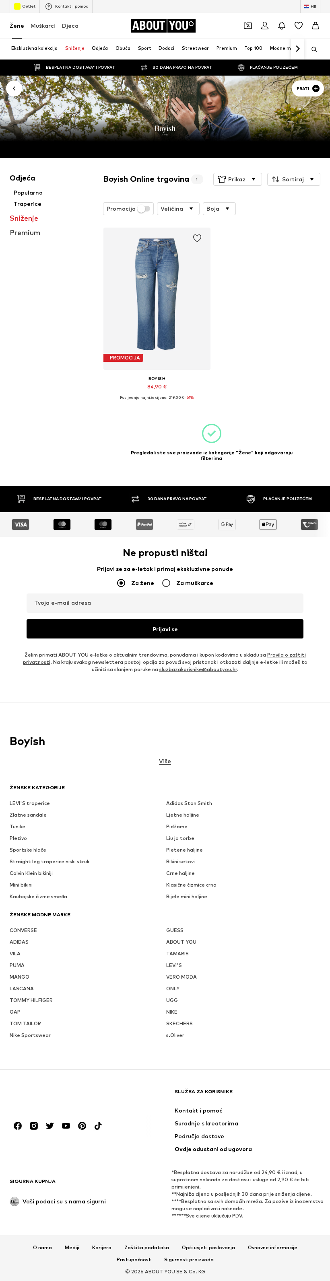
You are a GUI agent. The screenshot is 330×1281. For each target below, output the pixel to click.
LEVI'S (174, 965)
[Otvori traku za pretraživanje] (311, 49)
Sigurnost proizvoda (189, 1260)
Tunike (17, 826)
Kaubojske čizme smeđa (38, 896)
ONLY (172, 988)
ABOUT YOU (181, 942)
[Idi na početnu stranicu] (53, 1095)
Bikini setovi (180, 861)
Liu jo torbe (180, 838)
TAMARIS (177, 953)
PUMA (17, 965)
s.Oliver (175, 1035)
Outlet (28, 6)
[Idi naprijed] (297, 49)
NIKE (171, 1012)
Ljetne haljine (182, 815)
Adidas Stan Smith (189, 803)
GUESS (175, 930)
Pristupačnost (134, 1260)
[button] (237, 179)
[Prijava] (265, 26)
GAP (15, 1012)
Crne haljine (180, 873)
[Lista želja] (298, 26)
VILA (15, 953)
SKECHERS (179, 1023)
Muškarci (43, 25)
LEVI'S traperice (30, 803)
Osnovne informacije (272, 1247)
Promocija (121, 208)
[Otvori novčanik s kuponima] (248, 26)
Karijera (101, 1247)
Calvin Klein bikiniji (31, 873)
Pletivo (18, 838)
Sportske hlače (28, 850)
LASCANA (22, 988)
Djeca (70, 25)
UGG (172, 1000)
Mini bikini (21, 885)
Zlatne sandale (28, 815)
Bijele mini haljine (186, 896)
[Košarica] (315, 26)
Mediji (72, 1247)
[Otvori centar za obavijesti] (282, 26)
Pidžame (177, 826)
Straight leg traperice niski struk (49, 861)
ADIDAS (19, 942)
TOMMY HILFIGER (31, 1000)
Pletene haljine (184, 850)
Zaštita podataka (146, 1247)
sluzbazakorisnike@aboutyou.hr (198, 669)
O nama (42, 1247)
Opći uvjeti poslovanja (208, 1247)
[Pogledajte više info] (157, 403)
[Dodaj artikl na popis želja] (197, 238)
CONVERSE (23, 930)
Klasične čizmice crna (191, 885)
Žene (17, 25)
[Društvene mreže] (18, 1126)
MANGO (19, 977)
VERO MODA (181, 977)
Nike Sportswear (30, 1035)
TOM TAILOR (25, 1023)
